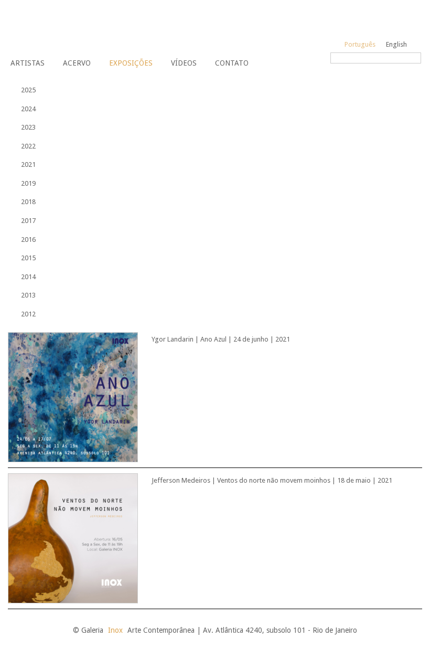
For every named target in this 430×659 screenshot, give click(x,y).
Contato (232, 63)
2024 (28, 109)
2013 (28, 295)
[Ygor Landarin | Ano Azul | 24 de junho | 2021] (204, 396)
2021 (28, 164)
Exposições (131, 63)
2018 (28, 202)
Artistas (27, 63)
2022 (28, 146)
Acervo (77, 63)
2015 (28, 258)
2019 (28, 183)
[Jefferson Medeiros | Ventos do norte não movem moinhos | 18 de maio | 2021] (204, 538)
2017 (28, 221)
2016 (28, 239)
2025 (28, 90)
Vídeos (184, 63)
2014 (28, 277)
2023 (28, 127)
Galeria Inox (45, 27)
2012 (28, 314)
